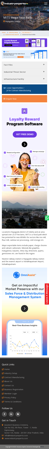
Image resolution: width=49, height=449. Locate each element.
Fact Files (8, 65)
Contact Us (9, 385)
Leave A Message (46, 294)
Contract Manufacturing (14, 377)
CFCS (42, 447)
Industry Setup (13, 32)
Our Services (26, 32)
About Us (8, 381)
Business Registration (13, 389)
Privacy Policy (10, 397)
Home (4, 32)
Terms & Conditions (12, 401)
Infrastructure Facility (14, 79)
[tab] (24, 65)
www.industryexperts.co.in (16, 438)
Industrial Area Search (12, 34)
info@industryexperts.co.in (16, 435)
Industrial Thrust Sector (15, 72)
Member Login (10, 393)
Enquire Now (11, 99)
